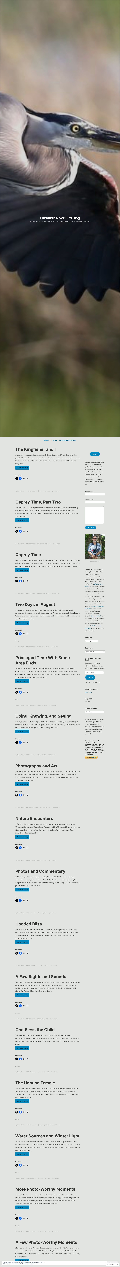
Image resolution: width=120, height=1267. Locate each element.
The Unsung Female (35, 1082)
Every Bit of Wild (95, 616)
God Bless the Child (35, 1029)
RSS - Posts (88, 692)
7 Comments (31, 593)
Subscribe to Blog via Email (93, 659)
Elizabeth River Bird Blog (60, 218)
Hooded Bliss (28, 923)
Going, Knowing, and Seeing (43, 715)
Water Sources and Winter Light (47, 1135)
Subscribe (90, 677)
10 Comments (32, 491)
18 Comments (32, 1125)
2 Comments (31, 860)
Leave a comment (33, 807)
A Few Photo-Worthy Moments (46, 1242)
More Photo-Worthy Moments (45, 1189)
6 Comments (31, 543)
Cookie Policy (31, 1263)
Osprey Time (28, 554)
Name (89, 491)
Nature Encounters (34, 818)
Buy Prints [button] (95, 454)
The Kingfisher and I (35, 449)
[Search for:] (94, 712)
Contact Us (90, 527)
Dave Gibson (20, 491)
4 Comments (31, 705)
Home (46, 440)
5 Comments (31, 646)
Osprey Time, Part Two (38, 501)
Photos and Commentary (40, 871)
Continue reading (21, 468)
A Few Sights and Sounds (40, 976)
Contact (54, 440)
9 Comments (31, 1018)
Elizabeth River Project (67, 440)
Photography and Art (36, 765)
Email (89, 499)
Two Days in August (35, 604)
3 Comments (31, 913)
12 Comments (32, 1231)
